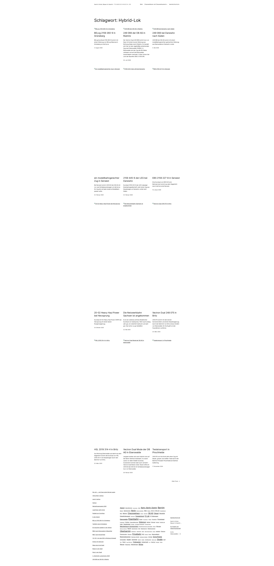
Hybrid (157, 522)
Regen (150, 534)
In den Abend (96, 517)
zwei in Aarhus (96, 499)
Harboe (94, 503)
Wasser (122, 544)
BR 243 (157, 511)
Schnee (150, 537)
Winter (141, 544)
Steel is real (154, 539)
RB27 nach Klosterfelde (98, 534)
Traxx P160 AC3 (129, 542)
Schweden (123, 539)
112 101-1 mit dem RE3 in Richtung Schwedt (104, 538)
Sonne (139, 539)
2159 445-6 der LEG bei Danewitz (135, 179)
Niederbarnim (144, 528)
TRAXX (124, 542)
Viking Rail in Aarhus (97, 495)
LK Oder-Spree (148, 524)
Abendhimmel (128, 508)
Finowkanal (160, 519)
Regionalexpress (125, 537)
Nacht (129, 528)
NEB (139, 528)
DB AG (150, 513)
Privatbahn (136, 534)
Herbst (148, 522)
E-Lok (147, 516)
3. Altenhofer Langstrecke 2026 (101, 556)
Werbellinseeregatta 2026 (99, 506)
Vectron (153, 542)
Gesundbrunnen (134, 522)
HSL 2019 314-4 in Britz (106, 449)
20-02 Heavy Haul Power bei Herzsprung (106, 314)
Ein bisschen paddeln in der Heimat (102, 527)
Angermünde (135, 508)
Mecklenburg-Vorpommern (129, 526)
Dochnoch (133, 516)
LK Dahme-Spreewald (139, 524)
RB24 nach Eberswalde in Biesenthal (102, 531)
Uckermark (145, 542)
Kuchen (132, 524)
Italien (121, 524)
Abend (122, 508)
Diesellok (162, 513)
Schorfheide (157, 537)
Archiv (172, 532)
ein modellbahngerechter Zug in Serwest (106, 179)
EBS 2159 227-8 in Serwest (166, 178)
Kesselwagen (127, 524)
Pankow (163, 531)
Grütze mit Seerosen (98, 541)
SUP (164, 539)
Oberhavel (139, 531)
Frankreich (122, 522)
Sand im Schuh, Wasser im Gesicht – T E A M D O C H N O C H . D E (112, 4)
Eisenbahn (133, 519)
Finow (149, 519)
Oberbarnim (125, 531)
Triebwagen (137, 542)
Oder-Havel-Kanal (148, 531)
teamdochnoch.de (175, 517)
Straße (160, 539)
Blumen (149, 510)
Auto (139, 508)
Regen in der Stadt (97, 548)
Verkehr (157, 542)
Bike (145, 511)
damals (141, 513)
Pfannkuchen (123, 534)
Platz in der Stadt (97, 552)
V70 (149, 542)
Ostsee (154, 531)
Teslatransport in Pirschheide (160, 451)
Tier (121, 542)
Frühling (127, 522)
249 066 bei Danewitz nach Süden (163, 34)
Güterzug (142, 522)
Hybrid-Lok (162, 522)
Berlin (133, 511)
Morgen (158, 526)
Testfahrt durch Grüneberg (99, 524)
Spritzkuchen (148, 539)
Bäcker (125, 513)
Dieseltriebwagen (125, 516)
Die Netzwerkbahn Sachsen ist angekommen (136, 314)
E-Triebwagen (154, 516)
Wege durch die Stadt (98, 545)
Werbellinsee (134, 544)
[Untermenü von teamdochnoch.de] (179, 4)
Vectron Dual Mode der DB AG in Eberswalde (136, 451)
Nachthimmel (134, 528)
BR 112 (153, 511)
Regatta (146, 534)
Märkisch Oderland (123, 528)
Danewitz (145, 513)
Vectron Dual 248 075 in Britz (164, 314)
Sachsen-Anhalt (135, 537)
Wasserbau (127, 544)
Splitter (142, 539)
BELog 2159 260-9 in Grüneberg (104, 34)
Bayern (121, 510)
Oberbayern (133, 531)
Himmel (153, 522)
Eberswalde (124, 519)
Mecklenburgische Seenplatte (145, 526)
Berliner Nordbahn (140, 510)
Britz (121, 513)
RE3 (143, 534)
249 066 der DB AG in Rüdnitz (134, 34)
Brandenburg (163, 510)
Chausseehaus (134, 513)
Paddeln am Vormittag (98, 513)
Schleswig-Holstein (144, 537)
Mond (154, 526)
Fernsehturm (145, 519)
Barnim (161, 507)
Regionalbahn (155, 534)
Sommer (134, 539)
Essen (140, 519)
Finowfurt (154, 519)
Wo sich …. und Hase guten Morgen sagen (103, 492)
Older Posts (176, 481)
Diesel (156, 513)
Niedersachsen (151, 528)
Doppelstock (140, 516)
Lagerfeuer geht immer (98, 510)
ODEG (143, 531)
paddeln (158, 531)
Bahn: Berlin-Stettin (149, 508)
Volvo (161, 542)
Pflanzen (130, 534)
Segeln (129, 539)
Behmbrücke (127, 511)
